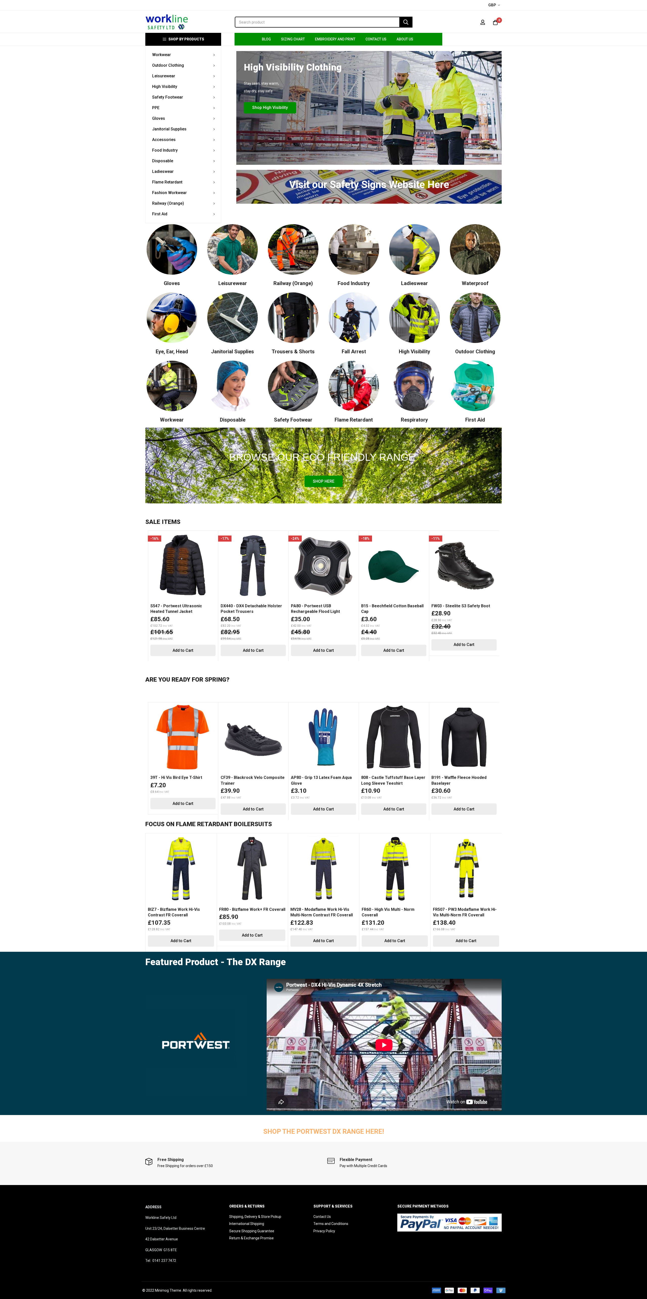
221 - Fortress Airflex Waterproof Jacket (463, 780)
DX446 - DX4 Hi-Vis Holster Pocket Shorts (316, 780)
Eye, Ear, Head (172, 352)
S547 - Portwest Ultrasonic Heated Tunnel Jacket (387, 609)
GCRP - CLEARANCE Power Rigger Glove (183, 609)
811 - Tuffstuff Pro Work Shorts (181, 777)
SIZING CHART (293, 39)
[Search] (405, 22)
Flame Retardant (354, 420)
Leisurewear (232, 283)
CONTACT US (375, 39)
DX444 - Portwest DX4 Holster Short (249, 780)
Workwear (172, 420)
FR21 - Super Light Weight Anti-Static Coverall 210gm (320, 912)
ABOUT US (405, 39)
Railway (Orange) (293, 283)
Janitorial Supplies (232, 352)
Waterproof (475, 283)
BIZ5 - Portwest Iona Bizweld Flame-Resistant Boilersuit (246, 912)
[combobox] (323, 22)
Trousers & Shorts (293, 352)
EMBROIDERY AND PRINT (335, 39)
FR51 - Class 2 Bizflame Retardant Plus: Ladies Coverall (465, 912)
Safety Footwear (293, 420)
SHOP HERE (323, 481)
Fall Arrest (354, 352)
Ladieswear (414, 283)
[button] (495, 5)
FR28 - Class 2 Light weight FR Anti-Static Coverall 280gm (390, 912)
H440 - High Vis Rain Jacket (387, 777)
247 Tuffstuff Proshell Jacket (249, 606)
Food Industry (354, 283)
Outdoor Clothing (475, 352)
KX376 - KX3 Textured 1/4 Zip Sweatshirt (318, 609)
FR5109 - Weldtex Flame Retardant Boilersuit (180, 912)
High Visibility (414, 352)
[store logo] (166, 22)
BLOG (266, 39)
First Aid (475, 420)
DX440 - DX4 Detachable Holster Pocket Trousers (462, 609)
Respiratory (414, 420)
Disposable (232, 420)
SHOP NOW (475, 125)
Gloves (172, 283)
